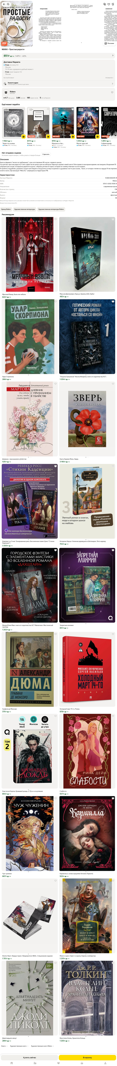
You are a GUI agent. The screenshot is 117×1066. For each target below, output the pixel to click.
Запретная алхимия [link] (66, 625)
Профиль (105, 1063)
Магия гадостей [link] (82, 143)
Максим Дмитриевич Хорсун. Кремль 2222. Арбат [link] (77, 294)
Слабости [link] (63, 791)
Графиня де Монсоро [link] (9, 709)
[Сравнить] (104, 4)
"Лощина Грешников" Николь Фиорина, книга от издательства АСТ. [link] (83, 377)
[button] (4, 44)
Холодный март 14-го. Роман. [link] (70, 709)
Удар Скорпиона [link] (8, 377)
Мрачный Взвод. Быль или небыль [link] (14, 294)
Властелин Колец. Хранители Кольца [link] (72, 1038)
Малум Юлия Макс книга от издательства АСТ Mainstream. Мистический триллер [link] (27, 626)
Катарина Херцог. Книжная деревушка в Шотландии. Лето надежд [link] (83, 541)
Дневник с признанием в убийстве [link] (14, 459)
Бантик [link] (29, 143)
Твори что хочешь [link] (9, 143)
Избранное (58, 1063)
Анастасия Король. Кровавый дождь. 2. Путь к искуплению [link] (22, 791)
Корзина (82, 1063)
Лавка (35, 1063)
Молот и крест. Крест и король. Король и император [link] (78, 956)
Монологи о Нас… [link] (58, 143)
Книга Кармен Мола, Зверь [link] (69, 459)
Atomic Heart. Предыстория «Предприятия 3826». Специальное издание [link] (27, 956)
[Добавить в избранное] (108, 4)
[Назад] (4, 4)
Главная (11, 1063)
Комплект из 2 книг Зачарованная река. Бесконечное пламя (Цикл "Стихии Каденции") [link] (28, 542)
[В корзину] (23, 136)
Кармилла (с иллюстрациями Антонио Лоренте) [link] (76, 873)
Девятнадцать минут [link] (9, 1038)
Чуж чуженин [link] (7, 873)
